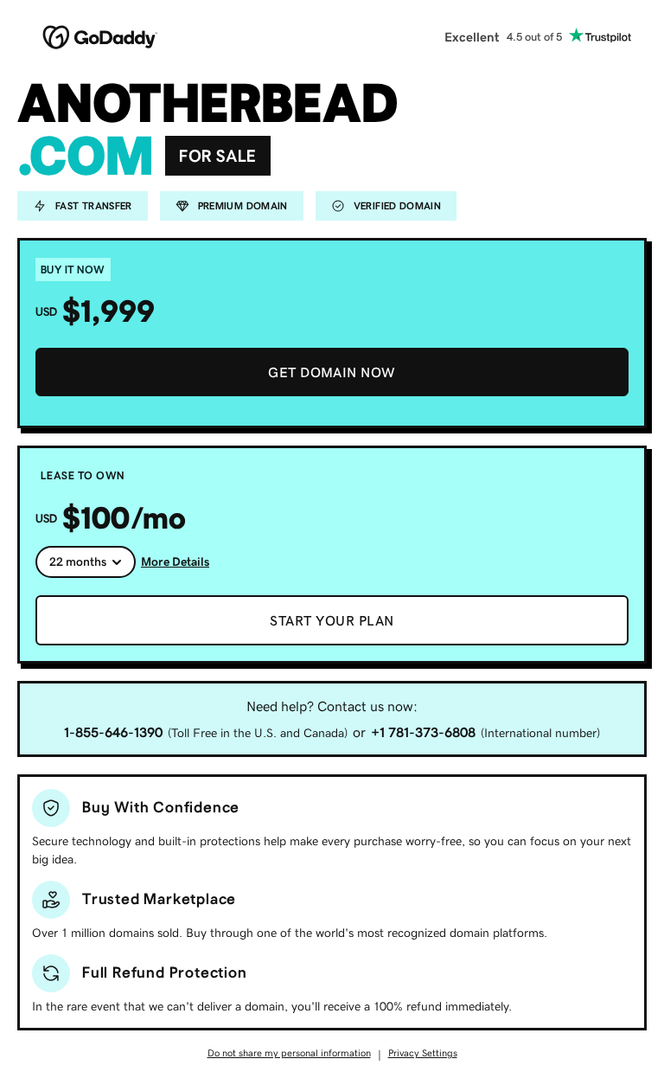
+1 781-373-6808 (423, 732)
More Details (175, 561)
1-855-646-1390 (113, 732)
